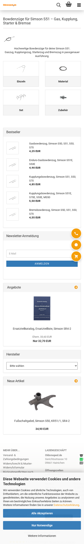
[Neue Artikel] (76, 381)
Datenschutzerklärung (66, 505)
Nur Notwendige (42, 525)
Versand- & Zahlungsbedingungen (16, 457)
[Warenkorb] (76, 256)
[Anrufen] (76, 233)
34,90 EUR (42, 428)
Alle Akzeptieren (42, 513)
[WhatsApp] (76, 245)
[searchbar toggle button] (58, 5)
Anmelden (42, 263)
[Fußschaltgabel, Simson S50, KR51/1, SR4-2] (42, 401)
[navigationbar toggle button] (79, 5)
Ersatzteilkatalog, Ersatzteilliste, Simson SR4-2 (42, 328)
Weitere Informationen (42, 535)
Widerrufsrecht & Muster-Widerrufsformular (17, 465)
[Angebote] (76, 287)
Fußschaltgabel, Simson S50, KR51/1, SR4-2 (42, 420)
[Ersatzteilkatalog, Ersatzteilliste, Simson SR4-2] (42, 308)
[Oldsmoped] (8, 5)
